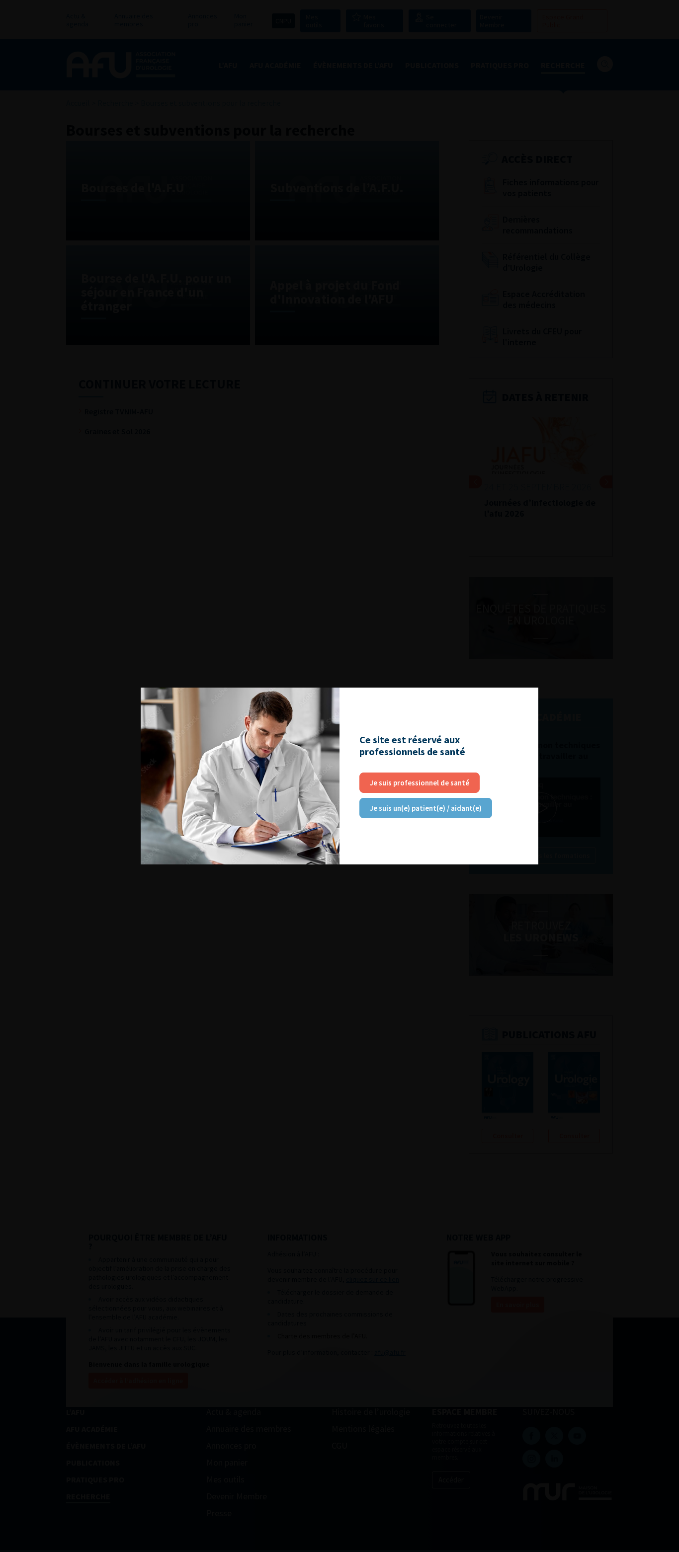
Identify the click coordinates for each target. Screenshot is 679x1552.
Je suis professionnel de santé (419, 782)
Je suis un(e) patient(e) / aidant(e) (426, 808)
